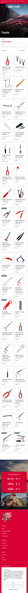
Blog (3, 557)
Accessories (6, 42)
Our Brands (5, 545)
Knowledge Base (6, 531)
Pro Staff (14, 501)
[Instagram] (19, 479)
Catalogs (4, 548)
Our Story (4, 555)
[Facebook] (16, 479)
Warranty (4, 533)
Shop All (4, 543)
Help (3, 528)
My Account (5, 536)
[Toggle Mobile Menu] (2, 6)
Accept (13, 583)
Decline (13, 586)
